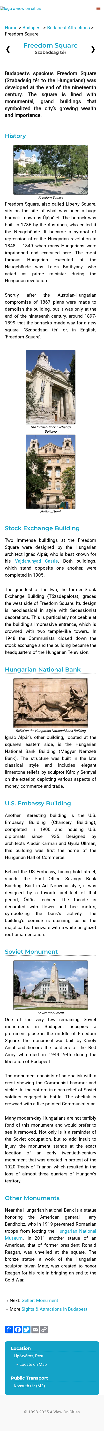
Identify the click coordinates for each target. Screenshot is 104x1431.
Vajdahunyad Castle (36, 561)
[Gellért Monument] (93, 49)
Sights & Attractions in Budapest (54, 1309)
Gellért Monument (40, 1300)
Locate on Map (33, 1364)
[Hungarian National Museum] (8, 49)
